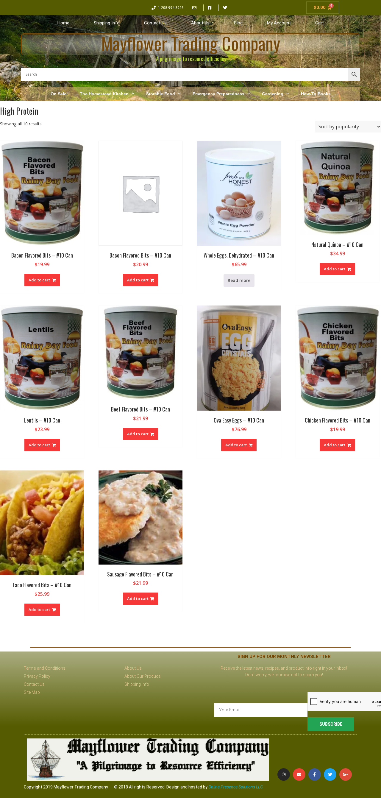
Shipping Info (107, 23)
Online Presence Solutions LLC (235, 787)
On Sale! (59, 93)
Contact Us (155, 23)
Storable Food (160, 93)
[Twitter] (330, 774)
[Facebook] (314, 774)
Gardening (272, 93)
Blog (238, 23)
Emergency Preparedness (218, 93)
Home (63, 23)
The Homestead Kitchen (104, 93)
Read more (239, 280)
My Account (279, 23)
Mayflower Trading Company (190, 43)
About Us (200, 23)
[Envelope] (299, 774)
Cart (319, 23)
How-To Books (316, 93)
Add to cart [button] (39, 280)
